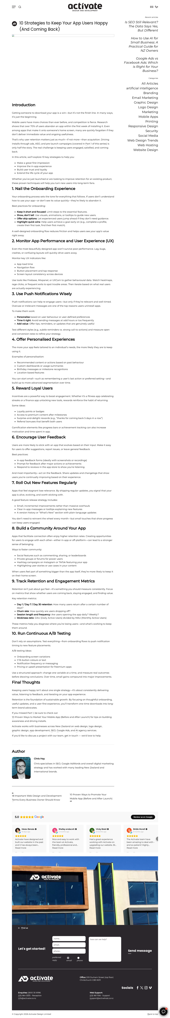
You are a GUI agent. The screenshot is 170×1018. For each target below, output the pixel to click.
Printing (151, 121)
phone (80, 960)
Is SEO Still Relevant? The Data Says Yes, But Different (141, 26)
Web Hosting (148, 145)
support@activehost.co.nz (101, 998)
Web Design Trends (142, 140)
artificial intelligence (142, 88)
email (69, 960)
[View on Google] (17, 830)
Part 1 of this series (95, 143)
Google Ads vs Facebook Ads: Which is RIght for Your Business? (141, 65)
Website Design (145, 150)
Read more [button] (20, 848)
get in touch (71, 735)
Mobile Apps (148, 117)
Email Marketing (145, 98)
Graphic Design (146, 102)
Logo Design (148, 107)
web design (81, 726)
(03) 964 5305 (24, 995)
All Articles (150, 83)
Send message (140, 951)
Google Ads (63, 730)
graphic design (20, 730)
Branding (150, 93)
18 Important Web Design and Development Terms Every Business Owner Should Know (37, 797)
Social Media (148, 135)
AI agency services (86, 730)
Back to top (152, 1014)
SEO (53, 730)
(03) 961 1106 (95, 995)
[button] (12, 839)
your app (52, 113)
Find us (24, 928)
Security (151, 131)
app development (40, 730)
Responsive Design (143, 126)
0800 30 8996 (156, 6)
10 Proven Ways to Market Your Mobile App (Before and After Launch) (51, 717)
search (20, 6)
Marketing (150, 112)
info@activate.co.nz (27, 998)
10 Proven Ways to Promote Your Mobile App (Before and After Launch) (91, 796)
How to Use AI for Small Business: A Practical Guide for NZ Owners (143, 44)
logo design (95, 726)
